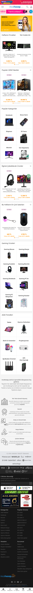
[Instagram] (15, 582)
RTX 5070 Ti (20, 530)
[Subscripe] (30, 483)
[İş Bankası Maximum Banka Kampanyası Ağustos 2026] (16, 11)
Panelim (3, 549)
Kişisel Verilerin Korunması (21, 557)
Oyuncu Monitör (5, 535)
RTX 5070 (20, 528)
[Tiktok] (21, 582)
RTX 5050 (20, 512)
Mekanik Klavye (5, 528)
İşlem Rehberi (21, 563)
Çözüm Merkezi (5, 544)
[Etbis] (26, 500)
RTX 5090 (20, 535)
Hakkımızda (20, 547)
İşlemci (3, 522)
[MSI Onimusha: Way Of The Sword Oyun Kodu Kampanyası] (16, 23)
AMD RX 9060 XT (22, 520)
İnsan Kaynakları (22, 549)
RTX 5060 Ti (20, 517)
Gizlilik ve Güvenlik (22, 552)
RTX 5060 (20, 515)
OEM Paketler (4, 512)
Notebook (3, 515)
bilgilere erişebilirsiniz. (23, 443)
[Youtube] (18, 582)
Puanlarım (4, 552)
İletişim (19, 544)
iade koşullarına (19, 424)
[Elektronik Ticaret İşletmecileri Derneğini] (17, 471)
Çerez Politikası (21, 566)
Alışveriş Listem (5, 557)
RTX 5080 (20, 533)
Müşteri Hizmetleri (6, 547)
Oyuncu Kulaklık (5, 530)
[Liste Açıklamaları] (30, 70)
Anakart (3, 520)
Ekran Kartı (4, 525)
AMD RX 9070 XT (22, 522)
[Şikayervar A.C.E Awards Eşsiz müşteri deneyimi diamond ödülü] (10, 500)
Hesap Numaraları (22, 554)
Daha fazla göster (6, 538)
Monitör (3, 517)
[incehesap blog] (8, 568)
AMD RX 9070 (21, 525)
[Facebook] (12, 582)
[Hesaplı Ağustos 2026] (16, 2)
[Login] (2, 7)
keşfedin (22, 404)
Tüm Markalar (21, 561)
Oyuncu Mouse (5, 533)
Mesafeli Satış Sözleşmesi (24, 569)
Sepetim (3, 554)
